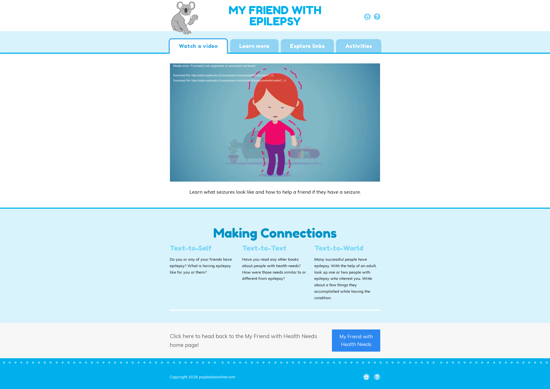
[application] (275, 122)
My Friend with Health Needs (356, 341)
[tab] (198, 46)
